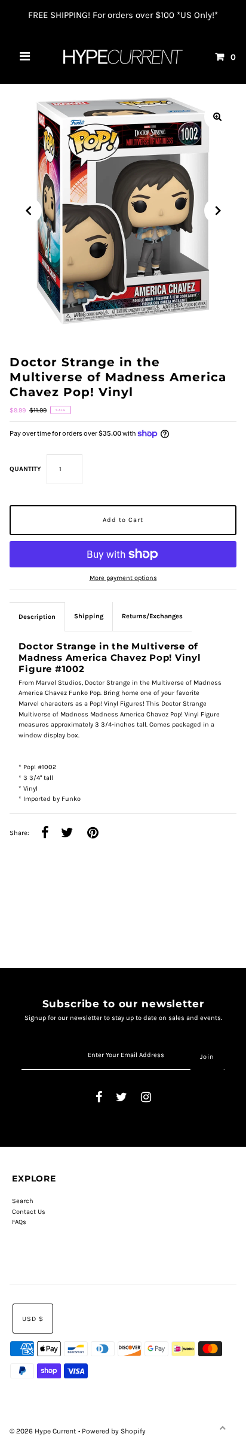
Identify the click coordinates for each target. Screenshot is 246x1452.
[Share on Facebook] (45, 833)
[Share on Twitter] (67, 833)
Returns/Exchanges (152, 616)
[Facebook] (99, 1098)
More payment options (123, 578)
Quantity (25, 469)
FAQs (19, 1222)
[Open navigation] (25, 57)
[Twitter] (121, 1098)
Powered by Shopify (114, 1431)
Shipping (88, 616)
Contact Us (28, 1212)
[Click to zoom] (217, 117)
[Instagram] (146, 1098)
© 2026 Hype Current (44, 1431)
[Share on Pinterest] (93, 833)
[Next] (217, 211)
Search (22, 1201)
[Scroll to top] (222, 1428)
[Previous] (29, 211)
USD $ (33, 1319)
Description (37, 617)
